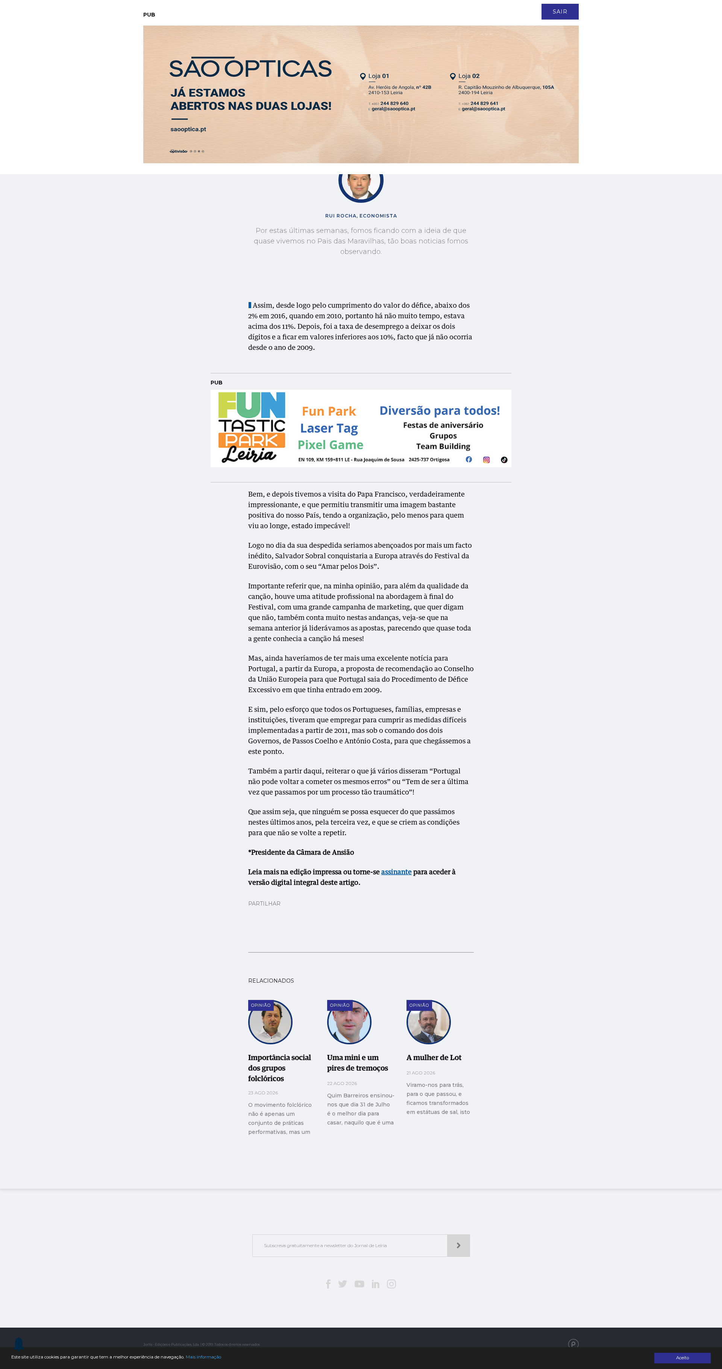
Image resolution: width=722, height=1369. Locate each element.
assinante (396, 872)
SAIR (560, 11)
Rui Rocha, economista (361, 216)
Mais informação (203, 1357)
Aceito (682, 1357)
